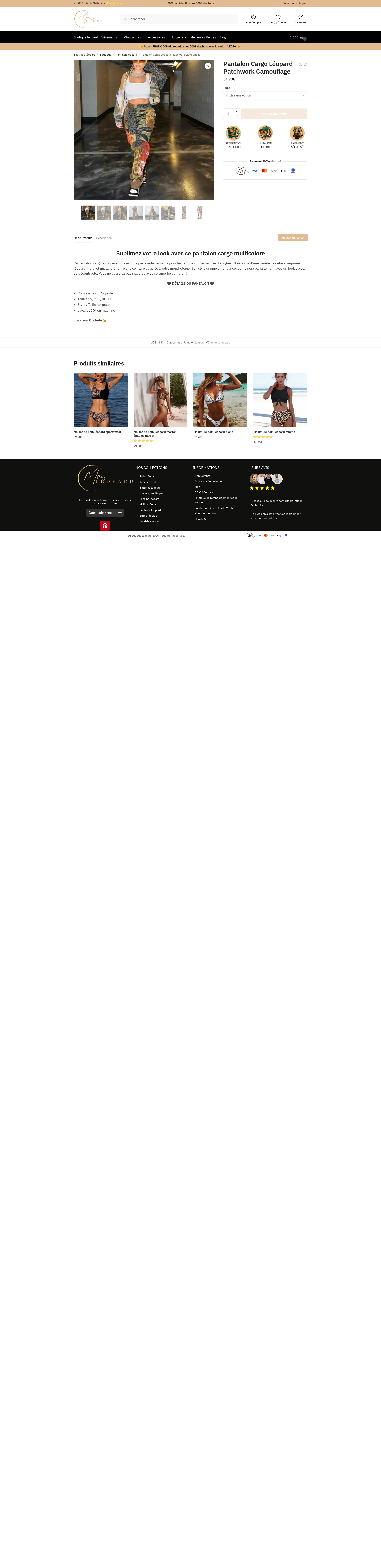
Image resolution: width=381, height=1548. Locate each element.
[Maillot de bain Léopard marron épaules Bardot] (161, 400)
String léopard (148, 515)
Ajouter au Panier (292, 238)
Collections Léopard (295, 3)
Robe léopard (148, 476)
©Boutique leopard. (140, 535)
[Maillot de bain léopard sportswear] (101, 400)
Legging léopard (149, 499)
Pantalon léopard (126, 54)
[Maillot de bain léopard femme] (280, 400)
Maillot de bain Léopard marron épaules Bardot (155, 434)
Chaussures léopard (152, 493)
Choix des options (100, 454)
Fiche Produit (83, 238)
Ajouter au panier (274, 114)
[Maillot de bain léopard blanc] (220, 400)
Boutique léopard (84, 54)
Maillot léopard (149, 504)
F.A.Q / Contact (278, 22)
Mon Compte (253, 22)
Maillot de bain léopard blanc (213, 432)
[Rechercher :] (179, 19)
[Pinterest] (105, 526)
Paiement (301, 22)
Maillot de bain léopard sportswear (97, 432)
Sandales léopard (150, 521)
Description (104, 238)
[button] (208, 66)
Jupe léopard (148, 482)
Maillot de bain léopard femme (274, 432)
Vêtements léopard (218, 342)
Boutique (105, 54)
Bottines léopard (150, 487)
